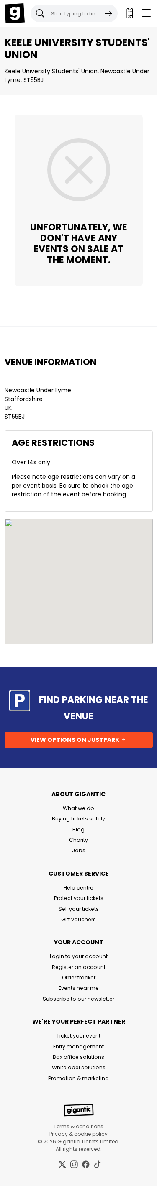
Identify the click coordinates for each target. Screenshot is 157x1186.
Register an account (79, 967)
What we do (78, 808)
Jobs (78, 850)
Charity (78, 839)
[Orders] (129, 13)
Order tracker (78, 977)
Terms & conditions (78, 1126)
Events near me (79, 988)
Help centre (78, 887)
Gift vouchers (78, 919)
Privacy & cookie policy (78, 1133)
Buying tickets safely (78, 818)
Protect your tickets (78, 898)
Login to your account (79, 956)
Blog (78, 829)
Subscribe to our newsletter (78, 998)
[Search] (108, 13)
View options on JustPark (76, 740)
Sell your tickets (79, 909)
